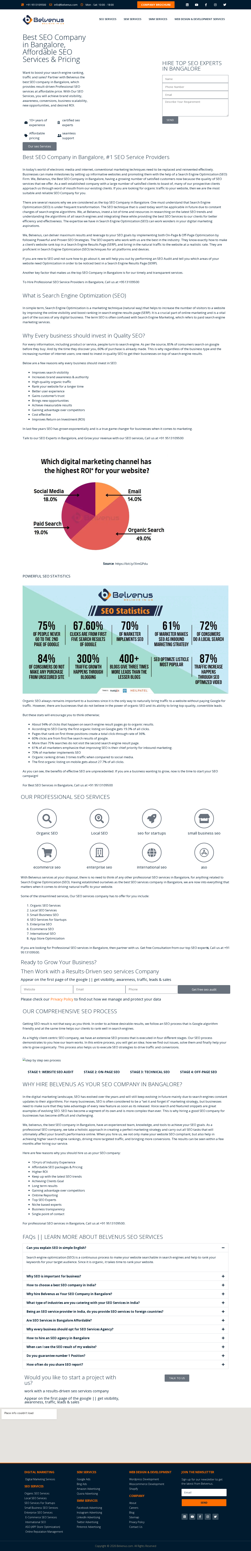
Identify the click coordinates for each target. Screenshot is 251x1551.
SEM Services (132, 19)
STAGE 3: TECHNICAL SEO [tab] (150, 1072)
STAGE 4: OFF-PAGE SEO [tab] (198, 1072)
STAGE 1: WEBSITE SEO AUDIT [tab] (50, 1072)
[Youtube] (196, 4)
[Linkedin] (187, 4)
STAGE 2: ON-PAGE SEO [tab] (102, 1072)
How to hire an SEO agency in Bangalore (57, 1338)
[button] (156, 4)
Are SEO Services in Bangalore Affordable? (59, 1320)
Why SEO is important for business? (53, 1276)
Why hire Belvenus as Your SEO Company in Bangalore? (69, 1294)
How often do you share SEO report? (54, 1364)
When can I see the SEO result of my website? (61, 1347)
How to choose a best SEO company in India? (61, 1285)
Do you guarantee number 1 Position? (55, 1356)
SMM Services (158, 19)
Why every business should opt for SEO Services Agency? (69, 1329)
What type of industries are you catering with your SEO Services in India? (83, 1303)
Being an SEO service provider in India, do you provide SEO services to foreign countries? (94, 1311)
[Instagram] (215, 4)
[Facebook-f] (206, 4)
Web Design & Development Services (200, 19)
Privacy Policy (62, 999)
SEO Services (107, 19)
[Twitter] (225, 4)
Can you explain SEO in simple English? (56, 1248)
